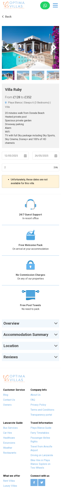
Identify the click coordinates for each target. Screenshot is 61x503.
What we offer (11, 475)
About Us (35, 394)
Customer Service (14, 389)
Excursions (9, 442)
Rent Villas (9, 480)
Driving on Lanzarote (41, 455)
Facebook (34, 482)
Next (54, 47)
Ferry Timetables (39, 432)
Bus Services (10, 427)
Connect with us (39, 475)
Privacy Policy (38, 404)
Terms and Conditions (42, 409)
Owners (7, 404)
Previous (6, 47)
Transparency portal (41, 414)
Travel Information (41, 422)
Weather (7, 447)
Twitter (41, 482)
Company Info (38, 389)
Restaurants (9, 452)
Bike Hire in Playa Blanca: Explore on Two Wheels (40, 464)
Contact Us (9, 399)
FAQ (32, 399)
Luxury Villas (10, 485)
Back (8, 16)
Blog (5, 394)
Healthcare (9, 437)
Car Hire (7, 432)
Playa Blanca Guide (40, 427)
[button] (30, 323)
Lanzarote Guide (13, 422)
